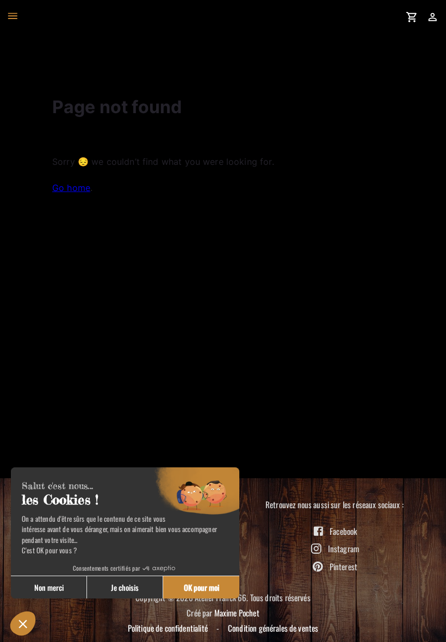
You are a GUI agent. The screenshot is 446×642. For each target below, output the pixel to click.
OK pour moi (201, 587)
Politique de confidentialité (168, 628)
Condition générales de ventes (273, 628)
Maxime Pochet (236, 613)
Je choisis (125, 587)
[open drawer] (12, 16)
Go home (71, 187)
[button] (23, 623)
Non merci (49, 587)
